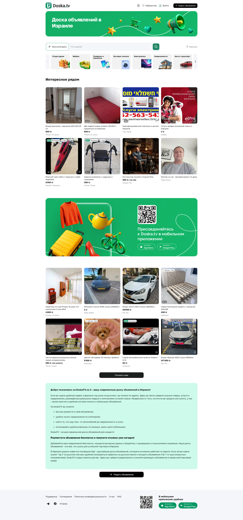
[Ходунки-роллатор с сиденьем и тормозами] (102, 162)
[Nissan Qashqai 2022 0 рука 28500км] (179, 342)
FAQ (119, 496)
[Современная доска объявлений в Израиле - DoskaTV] (58, 6)
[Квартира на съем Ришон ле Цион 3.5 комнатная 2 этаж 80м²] (64, 292)
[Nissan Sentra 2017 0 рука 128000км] (141, 291)
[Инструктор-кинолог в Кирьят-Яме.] (141, 161)
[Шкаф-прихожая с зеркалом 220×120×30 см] (64, 111)
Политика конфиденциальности (90, 496)
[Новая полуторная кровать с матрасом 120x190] (179, 292)
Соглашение (66, 496)
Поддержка (51, 496)
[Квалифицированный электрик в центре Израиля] (141, 110)
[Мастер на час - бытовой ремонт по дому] (179, 159)
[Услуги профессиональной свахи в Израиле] (179, 111)
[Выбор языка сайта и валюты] (138, 5)
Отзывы (63, 503)
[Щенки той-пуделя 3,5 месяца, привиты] (102, 342)
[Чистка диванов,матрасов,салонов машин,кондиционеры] (64, 343)
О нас (112, 496)
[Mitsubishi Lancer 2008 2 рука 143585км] (102, 291)
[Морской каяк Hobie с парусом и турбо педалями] (64, 162)
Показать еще (121, 375)
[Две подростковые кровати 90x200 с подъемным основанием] (102, 111)
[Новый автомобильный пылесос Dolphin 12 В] (141, 343)
